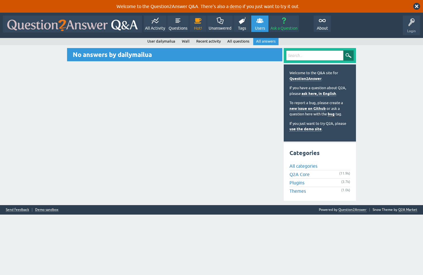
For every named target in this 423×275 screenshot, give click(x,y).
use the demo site (305, 129)
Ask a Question (284, 28)
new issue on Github (307, 108)
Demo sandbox (46, 210)
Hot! (198, 28)
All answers (266, 41)
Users (260, 28)
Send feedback (17, 210)
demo (235, 6)
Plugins (296, 182)
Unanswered (220, 28)
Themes (297, 191)
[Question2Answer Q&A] (72, 24)
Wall (186, 41)
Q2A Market (407, 210)
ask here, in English (319, 93)
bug (331, 114)
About (322, 28)
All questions (238, 41)
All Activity (155, 28)
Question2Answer (305, 79)
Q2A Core (299, 174)
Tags (242, 28)
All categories (303, 166)
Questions (178, 28)
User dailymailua (161, 41)
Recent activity (208, 41)
